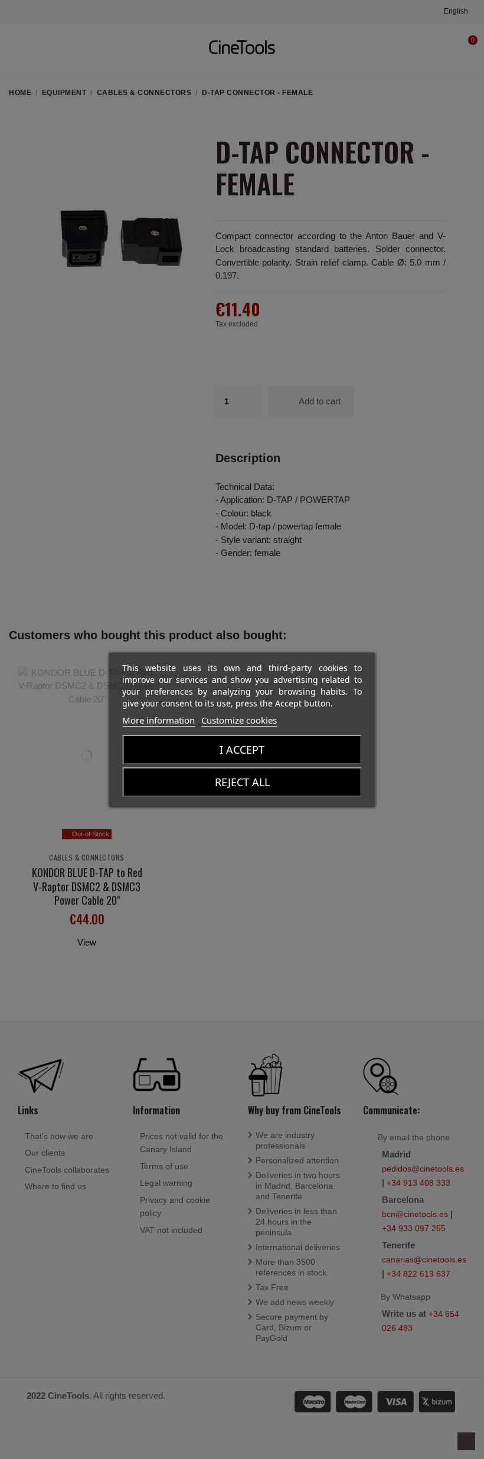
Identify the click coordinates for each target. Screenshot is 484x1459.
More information (158, 720)
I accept (242, 749)
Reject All (242, 782)
